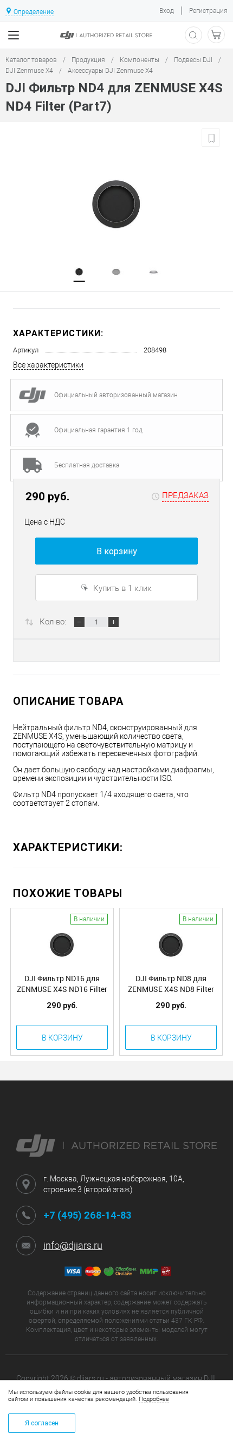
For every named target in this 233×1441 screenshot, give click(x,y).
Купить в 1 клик (121, 588)
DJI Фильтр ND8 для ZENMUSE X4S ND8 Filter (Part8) (171, 984)
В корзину (116, 551)
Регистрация (208, 11)
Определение (34, 12)
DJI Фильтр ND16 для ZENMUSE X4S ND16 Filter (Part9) (62, 984)
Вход (166, 11)
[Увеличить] (116, 202)
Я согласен (42, 1423)
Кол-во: (53, 622)
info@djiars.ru (72, 1245)
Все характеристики (48, 365)
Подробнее (154, 1399)
